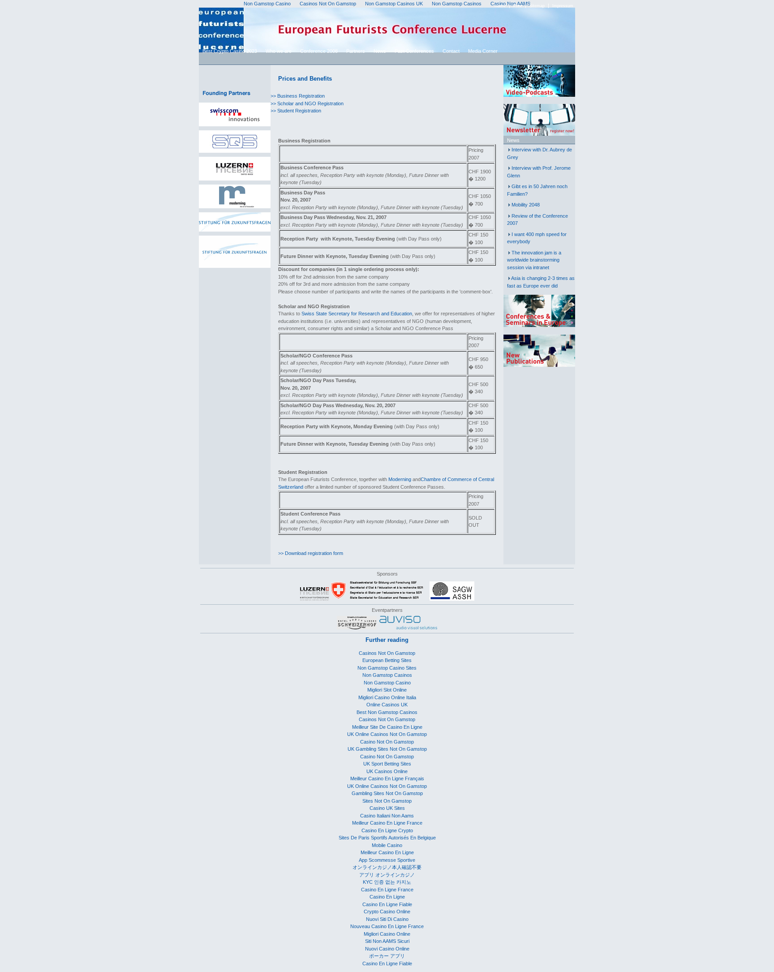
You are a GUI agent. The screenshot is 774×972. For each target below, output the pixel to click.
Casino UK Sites (387, 808)
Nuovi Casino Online (387, 948)
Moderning (399, 479)
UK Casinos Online (387, 771)
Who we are (279, 51)
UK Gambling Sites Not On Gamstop (387, 749)
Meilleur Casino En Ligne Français (387, 778)
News (380, 51)
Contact (451, 51)
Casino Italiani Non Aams (387, 815)
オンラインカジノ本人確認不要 (387, 867)
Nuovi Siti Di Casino (387, 919)
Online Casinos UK (387, 704)
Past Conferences (414, 51)
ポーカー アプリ (387, 956)
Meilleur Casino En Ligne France (387, 823)
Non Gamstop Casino (387, 682)
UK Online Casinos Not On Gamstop (387, 734)
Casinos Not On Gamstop (387, 653)
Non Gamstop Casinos (387, 675)
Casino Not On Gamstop (387, 741)
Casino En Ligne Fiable (387, 904)
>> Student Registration (296, 110)
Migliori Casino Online (387, 934)
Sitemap (537, 6)
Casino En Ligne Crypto (387, 830)
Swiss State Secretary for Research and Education (356, 313)
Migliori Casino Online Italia (387, 697)
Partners (355, 51)
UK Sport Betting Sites (387, 763)
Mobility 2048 (526, 204)
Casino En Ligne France (387, 889)
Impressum (562, 6)
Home (500, 6)
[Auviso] (408, 627)
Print (517, 6)
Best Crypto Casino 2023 (229, 51)
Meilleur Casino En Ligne (387, 852)
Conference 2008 (319, 51)
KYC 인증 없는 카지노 (387, 882)
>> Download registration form (310, 553)
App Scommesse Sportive (387, 860)
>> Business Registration (298, 96)
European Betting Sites (387, 660)
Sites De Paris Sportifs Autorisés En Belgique (387, 837)
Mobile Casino (387, 845)
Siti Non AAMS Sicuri (387, 941)
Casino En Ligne (387, 896)
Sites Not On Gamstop (387, 801)
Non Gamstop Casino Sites (387, 668)
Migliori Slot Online (387, 689)
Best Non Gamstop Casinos (387, 712)
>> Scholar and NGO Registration (307, 103)
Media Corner (483, 51)
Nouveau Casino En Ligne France (387, 926)
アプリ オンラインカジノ (387, 874)
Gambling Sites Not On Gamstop (387, 793)
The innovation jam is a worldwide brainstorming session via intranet (534, 260)
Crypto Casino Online (387, 911)
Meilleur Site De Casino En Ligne (387, 727)
